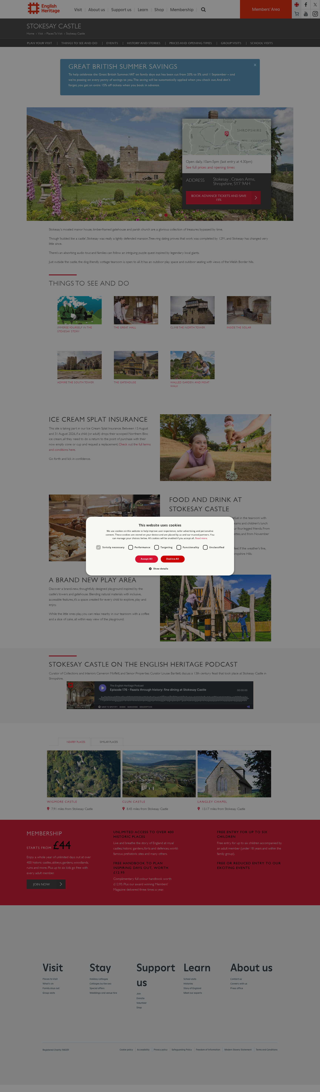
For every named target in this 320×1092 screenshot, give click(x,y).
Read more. (201, 538)
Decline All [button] (172, 559)
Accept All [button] (146, 559)
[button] (160, 568)
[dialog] (160, 546)
